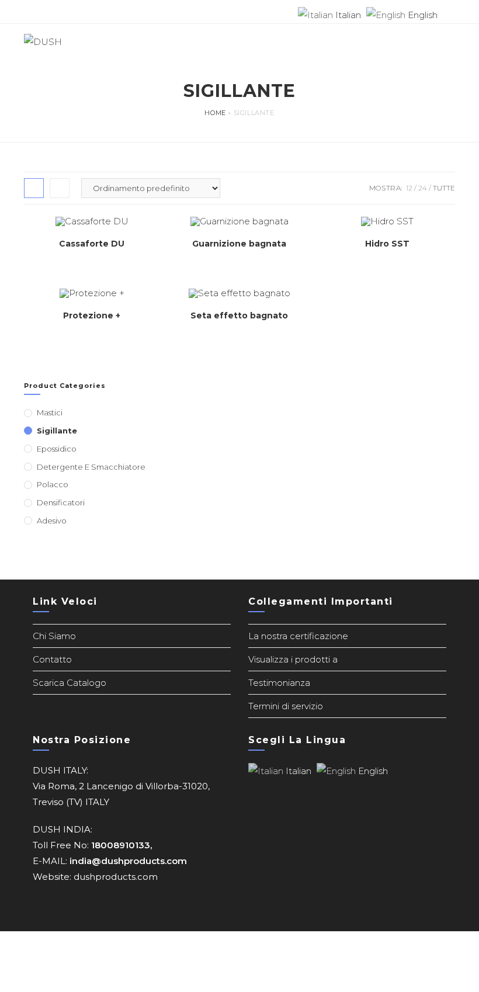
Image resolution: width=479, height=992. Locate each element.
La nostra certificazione (298, 635)
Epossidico (57, 448)
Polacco (52, 484)
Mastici (50, 412)
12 (409, 187)
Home (214, 113)
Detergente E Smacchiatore (91, 466)
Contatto (52, 659)
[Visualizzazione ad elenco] (60, 188)
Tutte (444, 187)
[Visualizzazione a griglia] (34, 188)
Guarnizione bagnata (239, 243)
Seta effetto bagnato (239, 315)
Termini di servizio (285, 706)
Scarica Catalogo (69, 682)
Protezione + (91, 315)
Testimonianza (279, 682)
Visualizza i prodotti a (293, 659)
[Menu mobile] (451, 41)
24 (422, 187)
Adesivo (52, 520)
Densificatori (61, 502)
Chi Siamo (54, 635)
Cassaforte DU (91, 243)
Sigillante (57, 430)
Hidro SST (387, 243)
